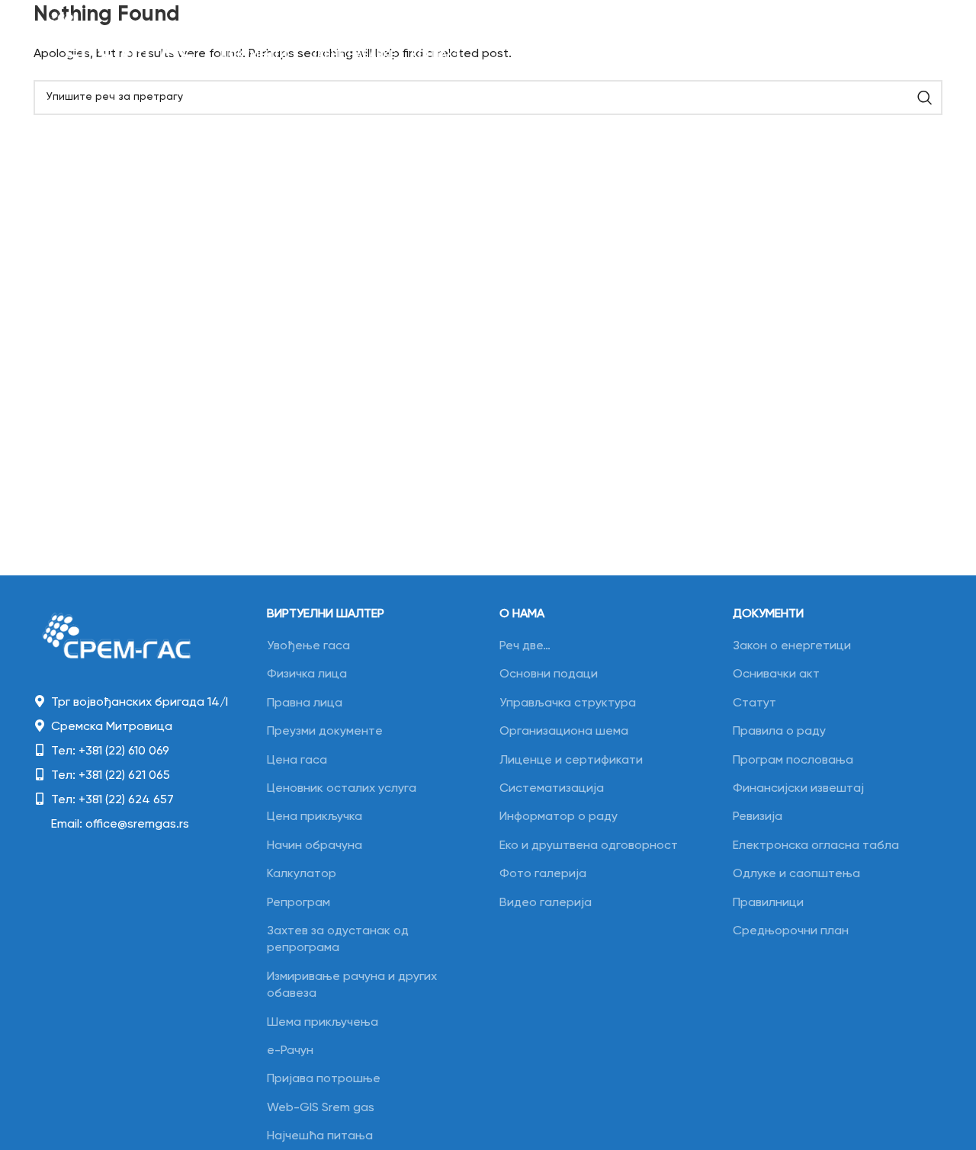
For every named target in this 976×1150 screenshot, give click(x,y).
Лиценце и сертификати (571, 760)
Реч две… (525, 646)
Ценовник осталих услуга (341, 789)
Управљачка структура (567, 703)
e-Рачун (290, 1051)
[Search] (878, 39)
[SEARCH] (924, 97)
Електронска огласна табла (816, 846)
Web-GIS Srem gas (320, 1108)
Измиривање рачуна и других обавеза (352, 985)
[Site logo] (119, 40)
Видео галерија (545, 903)
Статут (754, 703)
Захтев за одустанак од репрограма (338, 939)
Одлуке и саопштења (796, 874)
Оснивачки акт (776, 674)
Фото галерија (542, 874)
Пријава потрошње (323, 1079)
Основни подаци (548, 674)
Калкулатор (301, 874)
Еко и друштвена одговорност (588, 846)
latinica (921, 39)
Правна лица (304, 703)
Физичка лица (307, 674)
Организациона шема (563, 732)
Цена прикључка (314, 817)
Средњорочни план (791, 931)
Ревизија (757, 817)
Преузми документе (325, 732)
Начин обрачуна (314, 846)
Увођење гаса (308, 646)
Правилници (768, 903)
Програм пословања (793, 760)
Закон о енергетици (792, 646)
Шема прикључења (322, 1023)
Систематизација (551, 789)
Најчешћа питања (320, 1136)
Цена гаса (297, 760)
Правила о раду (779, 732)
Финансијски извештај (798, 789)
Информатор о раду (558, 817)
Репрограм (298, 903)
